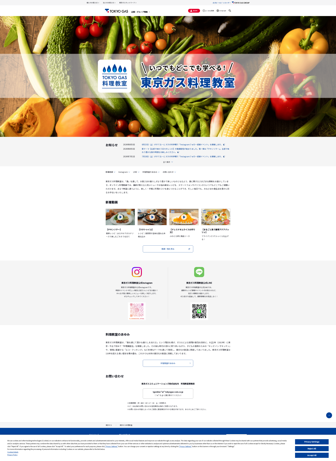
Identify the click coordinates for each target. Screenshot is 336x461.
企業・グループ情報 (139, 12)
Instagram (123, 172)
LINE (135, 172)
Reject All (312, 448)
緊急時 (195, 11)
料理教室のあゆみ (150, 172)
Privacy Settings (311, 441)
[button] (230, 10)
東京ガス (109, 425)
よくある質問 (209, 11)
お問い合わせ (168, 172)
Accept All (311, 455)
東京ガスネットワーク (127, 2)
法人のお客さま (108, 2)
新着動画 (109, 172)
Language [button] (222, 10)
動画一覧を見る (168, 249)
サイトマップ (94, 434)
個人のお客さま (92, 2)
